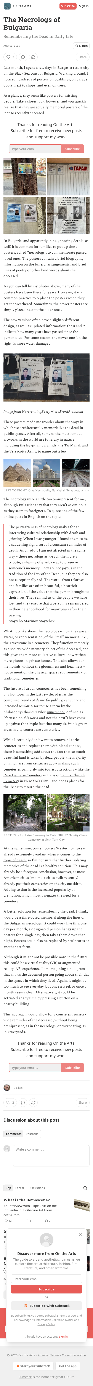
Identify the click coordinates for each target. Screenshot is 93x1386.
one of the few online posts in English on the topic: (43, 514)
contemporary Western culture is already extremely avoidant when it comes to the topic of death (44, 854)
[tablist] (22, 1134)
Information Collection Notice (54, 1320)
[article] (46, 1210)
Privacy (43, 1355)
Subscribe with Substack (50, 1305)
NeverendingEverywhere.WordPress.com (52, 411)
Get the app (68, 1366)
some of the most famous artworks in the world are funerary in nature (42, 436)
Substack (25, 1377)
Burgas (63, 67)
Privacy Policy (46, 1324)
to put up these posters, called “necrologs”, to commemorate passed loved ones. (45, 252)
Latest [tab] (19, 1188)
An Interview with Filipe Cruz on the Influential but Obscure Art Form (30, 1208)
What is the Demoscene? (26, 1199)
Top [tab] (8, 1188)
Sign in (84, 6)
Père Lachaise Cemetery (22, 775)
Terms (54, 1355)
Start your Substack (35, 1366)
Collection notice (74, 1355)
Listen (83, 46)
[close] (80, 1234)
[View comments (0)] (23, 57)
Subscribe (68, 6)
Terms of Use (67, 1315)
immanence (56, 712)
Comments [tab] (13, 1134)
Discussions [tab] (37, 1188)
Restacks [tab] (32, 1134)
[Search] (85, 1188)
